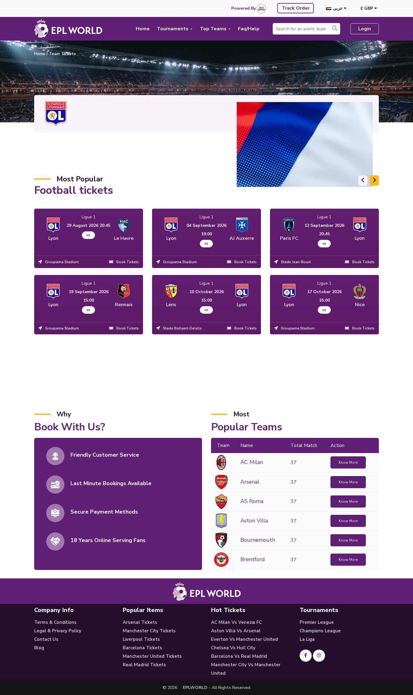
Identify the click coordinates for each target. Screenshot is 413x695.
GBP (367, 8)
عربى (338, 8)
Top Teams (214, 28)
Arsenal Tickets (140, 622)
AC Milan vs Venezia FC (236, 622)
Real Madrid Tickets (144, 665)
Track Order (296, 8)
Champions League (320, 631)
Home (143, 28)
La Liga (307, 639)
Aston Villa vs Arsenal (236, 631)
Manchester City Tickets (149, 631)
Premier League (317, 622)
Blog (39, 648)
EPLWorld (195, 687)
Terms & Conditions (55, 622)
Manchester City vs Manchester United (246, 669)
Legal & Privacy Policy (57, 631)
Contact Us (46, 639)
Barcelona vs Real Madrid (239, 656)
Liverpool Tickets (141, 639)
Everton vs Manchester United (244, 639)
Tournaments (173, 28)
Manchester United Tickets (152, 656)
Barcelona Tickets (142, 648)
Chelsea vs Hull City (233, 648)
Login (364, 28)
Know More (348, 462)
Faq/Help (248, 28)
